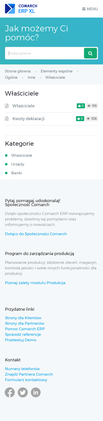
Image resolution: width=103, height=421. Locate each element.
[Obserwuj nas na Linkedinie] (36, 397)
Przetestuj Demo (20, 340)
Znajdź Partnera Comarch (29, 374)
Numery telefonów (22, 368)
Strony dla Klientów (23, 317)
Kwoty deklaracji (28, 118)
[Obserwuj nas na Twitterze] (23, 397)
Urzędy (17, 164)
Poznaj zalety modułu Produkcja (35, 282)
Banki (16, 173)
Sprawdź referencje (23, 334)
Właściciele (23, 106)
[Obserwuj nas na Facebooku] (10, 397)
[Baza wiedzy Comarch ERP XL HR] (21, 9)
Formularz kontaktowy (26, 379)
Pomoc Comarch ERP (25, 328)
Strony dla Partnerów (24, 323)
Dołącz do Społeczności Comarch (36, 233)
